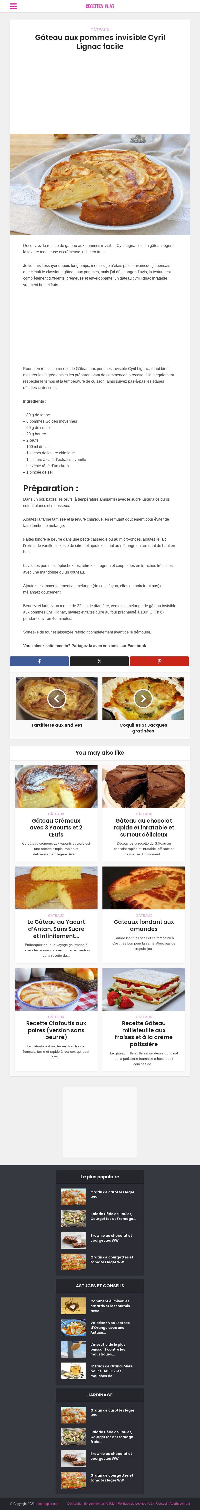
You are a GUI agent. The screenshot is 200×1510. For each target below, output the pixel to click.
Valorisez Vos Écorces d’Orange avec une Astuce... (110, 1327)
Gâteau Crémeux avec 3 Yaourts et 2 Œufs (56, 827)
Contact (161, 1503)
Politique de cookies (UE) (136, 1503)
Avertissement (180, 1503)
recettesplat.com (47, 1504)
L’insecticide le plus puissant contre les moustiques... (107, 1349)
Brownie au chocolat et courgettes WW (111, 1238)
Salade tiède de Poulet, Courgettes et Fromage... (113, 1216)
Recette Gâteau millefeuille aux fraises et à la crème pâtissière (144, 1034)
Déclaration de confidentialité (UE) (91, 1503)
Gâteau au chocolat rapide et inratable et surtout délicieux (144, 827)
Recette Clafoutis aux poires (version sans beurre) (56, 1030)
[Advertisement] (100, 92)
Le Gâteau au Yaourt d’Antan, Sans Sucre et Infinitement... (56, 929)
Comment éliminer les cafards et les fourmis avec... (110, 1306)
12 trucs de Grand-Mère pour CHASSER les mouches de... (111, 1371)
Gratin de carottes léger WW (112, 1194)
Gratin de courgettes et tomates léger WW (111, 1260)
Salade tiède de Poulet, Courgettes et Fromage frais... (111, 1437)
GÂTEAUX (100, 30)
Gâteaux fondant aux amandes (144, 925)
